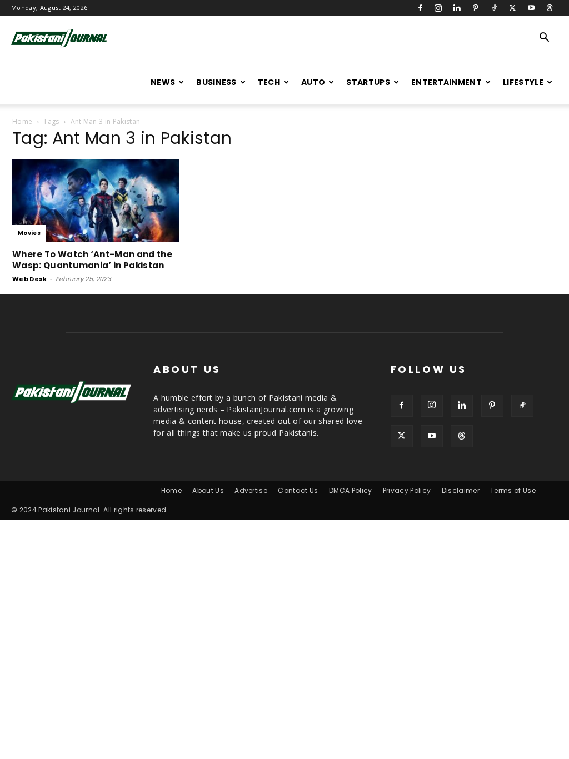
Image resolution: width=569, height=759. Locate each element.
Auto (313, 82)
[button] (544, 38)
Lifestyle (523, 82)
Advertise (250, 490)
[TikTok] (494, 8)
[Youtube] (531, 8)
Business (216, 82)
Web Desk (29, 278)
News (163, 82)
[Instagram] (438, 8)
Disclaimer (461, 490)
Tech (269, 82)
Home (22, 121)
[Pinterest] (475, 8)
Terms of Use (513, 490)
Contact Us (298, 490)
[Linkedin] (456, 8)
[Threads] (549, 8)
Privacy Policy (407, 490)
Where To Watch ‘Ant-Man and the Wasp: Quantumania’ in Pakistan (92, 259)
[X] (512, 8)
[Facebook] (420, 8)
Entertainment (446, 82)
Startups (368, 82)
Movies (29, 233)
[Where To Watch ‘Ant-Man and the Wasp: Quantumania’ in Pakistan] (95, 200)
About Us (208, 490)
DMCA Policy (350, 490)
